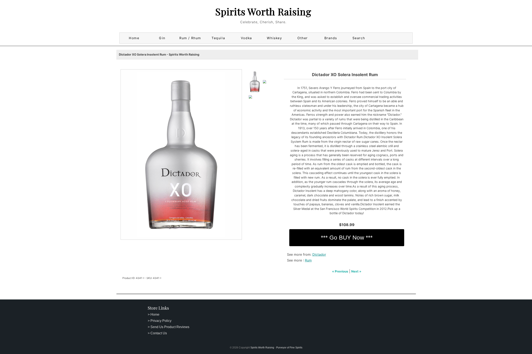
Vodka (246, 38)
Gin (162, 38)
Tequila (218, 38)
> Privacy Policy (159, 320)
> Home (153, 314)
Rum (308, 260)
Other (302, 38)
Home (134, 38)
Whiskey (274, 38)
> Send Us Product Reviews (168, 327)
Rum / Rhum (190, 38)
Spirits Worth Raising (263, 11)
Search (358, 38)
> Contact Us (157, 333)
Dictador (319, 254)
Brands (330, 38)
